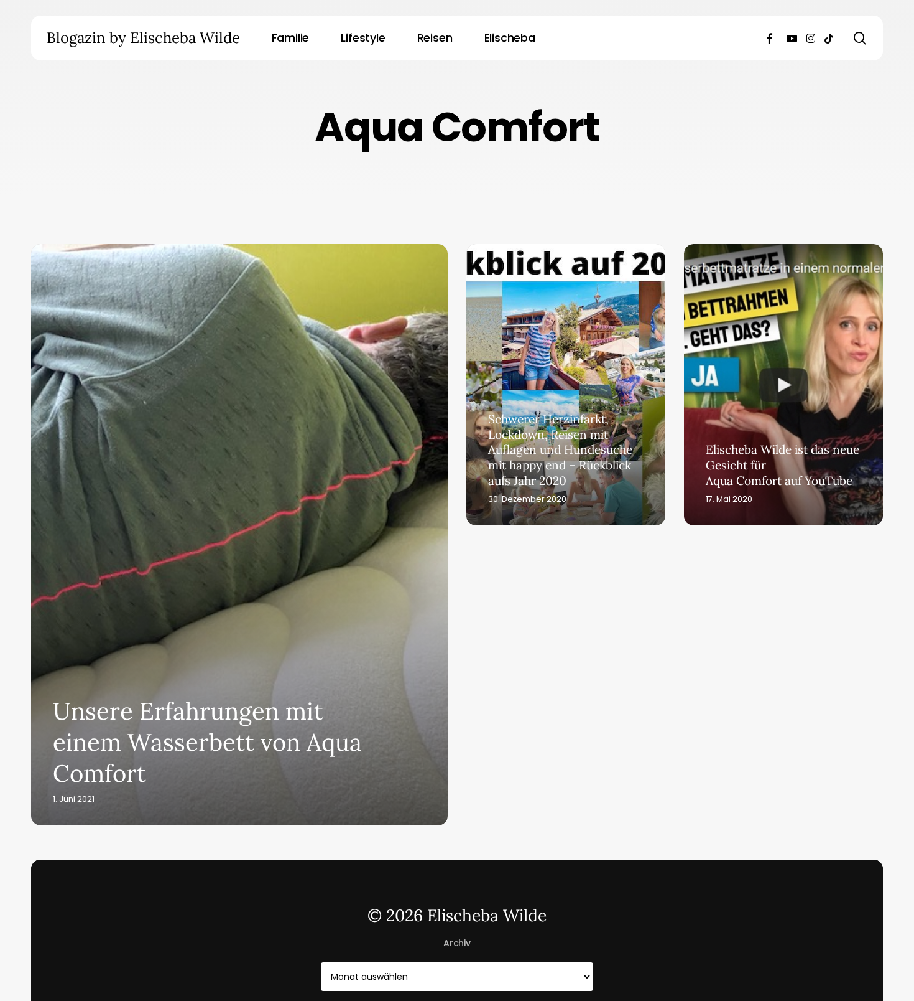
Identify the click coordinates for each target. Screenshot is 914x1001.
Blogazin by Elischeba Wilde (143, 38)
